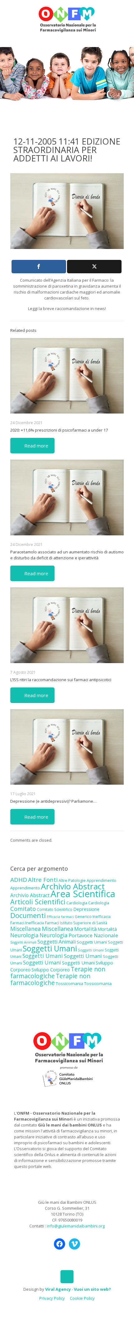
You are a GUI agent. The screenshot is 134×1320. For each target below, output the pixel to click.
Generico (83, 916)
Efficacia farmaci (60, 917)
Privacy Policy (52, 1298)
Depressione (86, 909)
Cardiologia (76, 903)
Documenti (28, 915)
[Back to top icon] (67, 1276)
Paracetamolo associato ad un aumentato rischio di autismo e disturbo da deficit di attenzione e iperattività (67, 555)
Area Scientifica (82, 893)
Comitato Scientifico (54, 909)
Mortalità (85, 928)
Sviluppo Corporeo (50, 970)
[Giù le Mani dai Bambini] (67, 18)
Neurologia (24, 935)
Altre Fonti (43, 879)
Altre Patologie (72, 880)
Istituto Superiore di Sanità (83, 922)
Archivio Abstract (73, 886)
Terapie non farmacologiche (50, 979)
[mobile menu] (125, 12)
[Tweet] (94, 266)
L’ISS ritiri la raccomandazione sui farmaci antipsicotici (60, 679)
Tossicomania (69, 983)
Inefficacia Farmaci (42, 922)
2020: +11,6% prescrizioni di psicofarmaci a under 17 (59, 430)
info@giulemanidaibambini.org (76, 1226)
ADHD (18, 880)
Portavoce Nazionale (93, 935)
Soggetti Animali (23, 942)
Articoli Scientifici (37, 901)
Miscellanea (25, 928)
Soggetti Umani (92, 942)
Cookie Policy (82, 1298)
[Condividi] (39, 266)
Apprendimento (101, 880)
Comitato (23, 908)
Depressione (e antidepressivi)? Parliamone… (53, 801)
